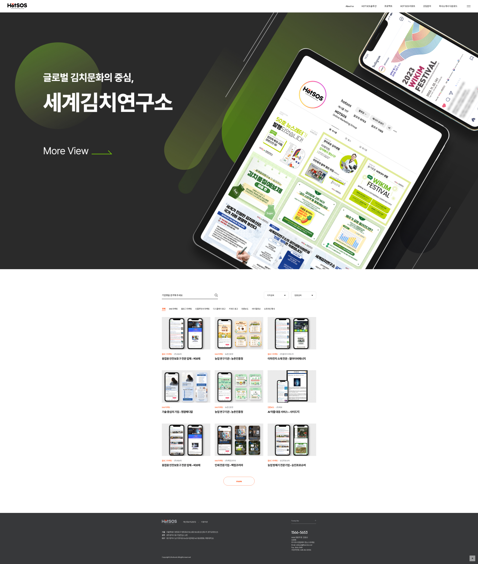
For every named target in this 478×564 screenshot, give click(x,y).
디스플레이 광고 (219, 309)
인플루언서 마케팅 (202, 309)
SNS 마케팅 (173, 309)
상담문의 (427, 6)
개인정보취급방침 (189, 522)
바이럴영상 (256, 309)
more (239, 481)
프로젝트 (388, 6)
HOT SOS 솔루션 (369, 6)
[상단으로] (472, 558)
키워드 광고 (233, 309)
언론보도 (244, 309)
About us (350, 6)
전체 (163, 309)
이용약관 (204, 522)
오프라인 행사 (269, 309)
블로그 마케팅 (186, 309)
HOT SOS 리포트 (407, 6)
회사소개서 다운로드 (448, 6)
